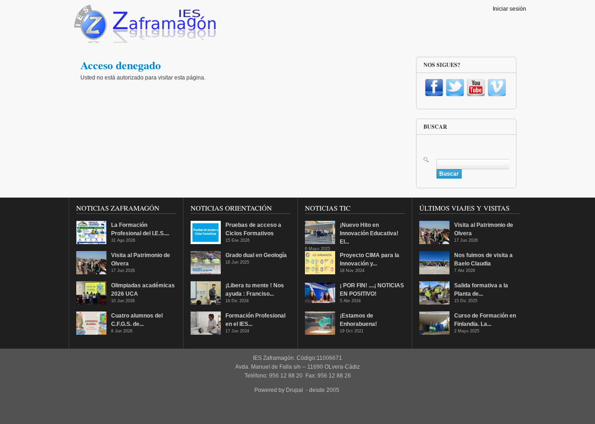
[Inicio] (144, 26)
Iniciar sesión (509, 9)
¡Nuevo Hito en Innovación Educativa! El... (369, 233)
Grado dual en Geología (256, 255)
